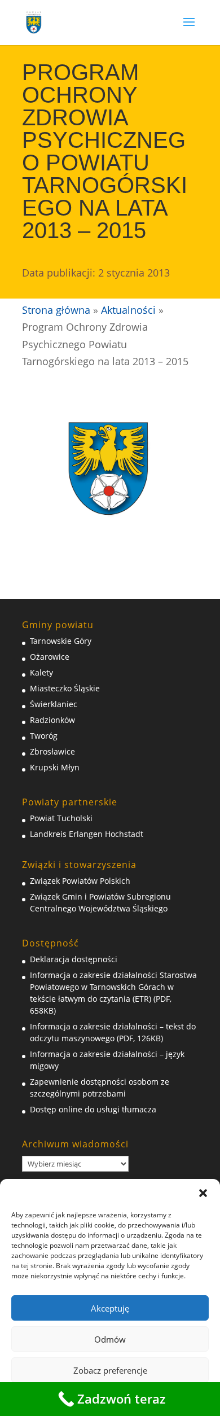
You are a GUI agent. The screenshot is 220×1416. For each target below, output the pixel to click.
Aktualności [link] (128, 310)
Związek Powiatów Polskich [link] (80, 880)
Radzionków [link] (52, 719)
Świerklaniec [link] (53, 704)
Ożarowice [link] (49, 656)
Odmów (110, 1339)
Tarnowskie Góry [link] (60, 640)
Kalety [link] (41, 672)
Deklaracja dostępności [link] (73, 959)
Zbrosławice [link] (52, 751)
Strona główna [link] (56, 310)
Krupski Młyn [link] (55, 767)
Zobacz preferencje (110, 1370)
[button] (203, 1193)
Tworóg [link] (44, 735)
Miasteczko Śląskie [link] (65, 688)
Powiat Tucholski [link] (61, 818)
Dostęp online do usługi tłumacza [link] (93, 1109)
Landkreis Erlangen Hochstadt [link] (86, 833)
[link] (34, 21)
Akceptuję (110, 1308)
